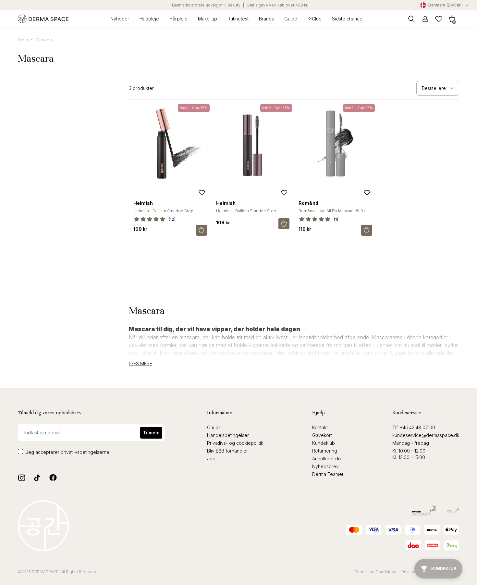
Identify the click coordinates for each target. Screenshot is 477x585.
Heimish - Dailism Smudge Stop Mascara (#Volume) (246, 213)
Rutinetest (238, 18)
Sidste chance (347, 18)
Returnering (324, 451)
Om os (214, 427)
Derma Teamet (327, 474)
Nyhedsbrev (325, 466)
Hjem (23, 39)
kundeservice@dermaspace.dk (425, 435)
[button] (452, 19)
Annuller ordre (327, 458)
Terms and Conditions (375, 571)
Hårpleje (178, 18)
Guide (290, 18)
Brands (266, 18)
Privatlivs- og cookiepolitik (235, 443)
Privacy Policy (414, 571)
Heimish (143, 203)
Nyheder (119, 18)
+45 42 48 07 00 (417, 427)
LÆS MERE (140, 363)
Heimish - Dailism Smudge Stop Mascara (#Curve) (163, 213)
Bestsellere (434, 88)
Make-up (207, 18)
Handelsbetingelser (228, 435)
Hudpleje (149, 18)
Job (211, 458)
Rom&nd (308, 203)
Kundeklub (323, 443)
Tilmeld (151, 432)
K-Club (315, 18)
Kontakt (320, 427)
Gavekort (322, 435)
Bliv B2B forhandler (227, 451)
